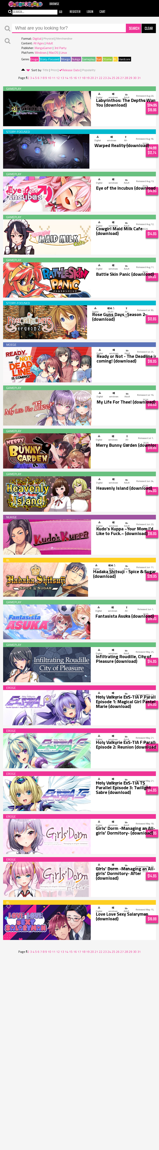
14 (66, 77)
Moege (65, 59)
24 (109, 77)
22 (100, 77)
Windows (41, 52)
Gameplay (88, 59)
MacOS (53, 52)
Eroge (34, 59)
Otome (107, 59)
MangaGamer (43, 48)
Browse (54, 4)
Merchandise (64, 38)
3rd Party (60, 48)
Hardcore (124, 59)
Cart (102, 12)
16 (75, 77)
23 (105, 77)
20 (92, 77)
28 (126, 77)
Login (90, 12)
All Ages (38, 43)
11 (53, 77)
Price (54, 70)
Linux (63, 52)
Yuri (98, 59)
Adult (49, 43)
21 (96, 77)
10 (49, 77)
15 (71, 77)
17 (79, 77)
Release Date (71, 70)
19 (88, 77)
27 (122, 77)
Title (45, 70)
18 (83, 77)
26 (117, 77)
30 (135, 77)
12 (58, 77)
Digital (37, 38)
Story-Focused (49, 59)
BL (115, 59)
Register (75, 12)
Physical (48, 38)
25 (113, 77)
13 (62, 77)
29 (130, 77)
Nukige (76, 59)
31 (139, 77)
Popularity (88, 70)
